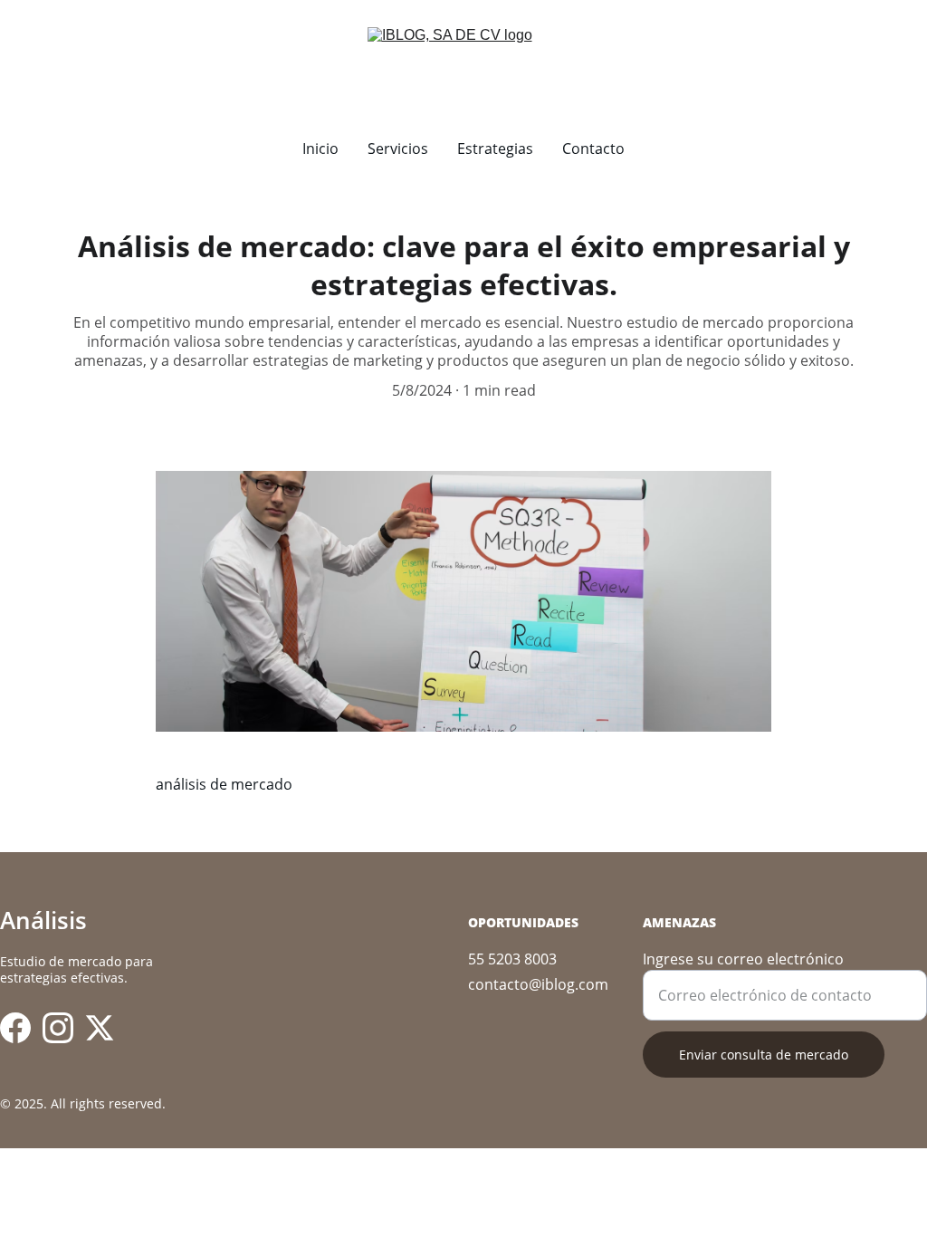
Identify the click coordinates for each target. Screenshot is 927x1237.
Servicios (398, 148)
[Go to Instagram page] (58, 1027)
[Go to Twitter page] (99, 1027)
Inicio (320, 148)
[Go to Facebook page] (15, 1027)
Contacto (593, 148)
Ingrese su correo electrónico (743, 959)
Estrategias (495, 148)
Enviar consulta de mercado (763, 1054)
